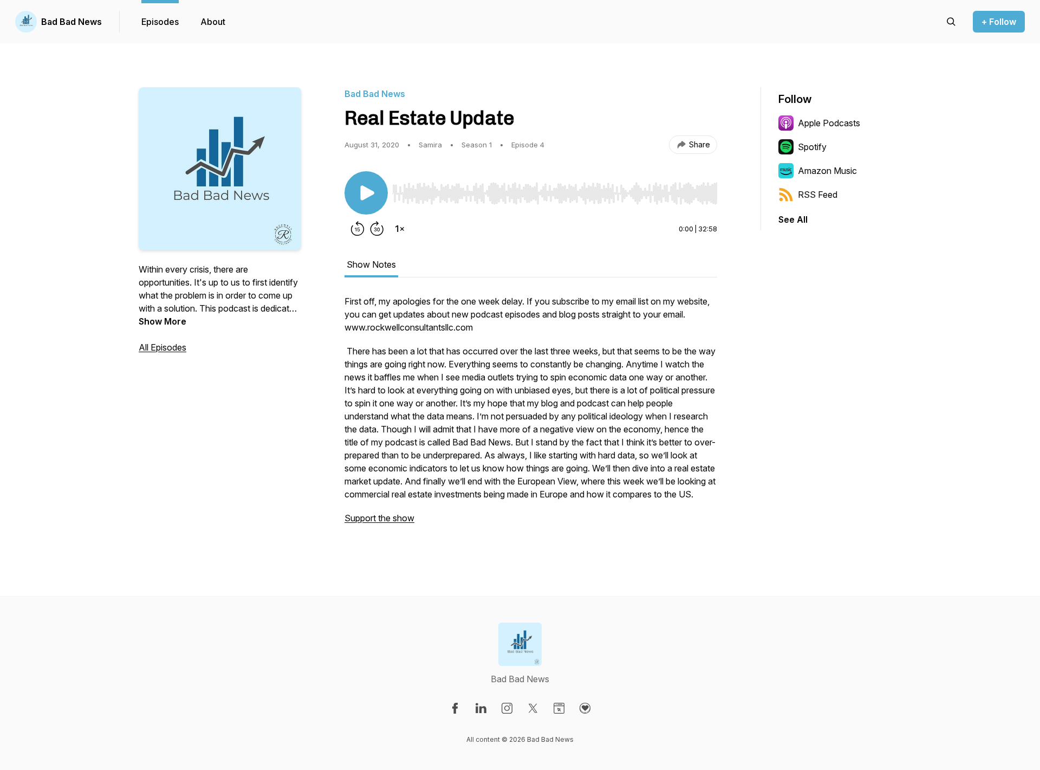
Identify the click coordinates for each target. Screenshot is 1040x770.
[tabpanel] (530, 415)
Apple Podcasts (829, 123)
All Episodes (162, 347)
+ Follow (998, 21)
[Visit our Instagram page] (507, 708)
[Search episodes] (951, 21)
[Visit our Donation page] (585, 708)
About (212, 21)
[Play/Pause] (366, 193)
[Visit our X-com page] (533, 708)
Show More (162, 321)
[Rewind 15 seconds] (357, 228)
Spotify (812, 146)
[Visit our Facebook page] (455, 708)
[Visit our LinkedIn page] (481, 708)
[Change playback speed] (400, 228)
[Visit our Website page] (559, 708)
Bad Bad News (71, 21)
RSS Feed (817, 194)
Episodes (160, 21)
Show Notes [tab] (371, 264)
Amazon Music (827, 170)
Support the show (379, 518)
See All (793, 219)
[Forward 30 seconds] (377, 228)
